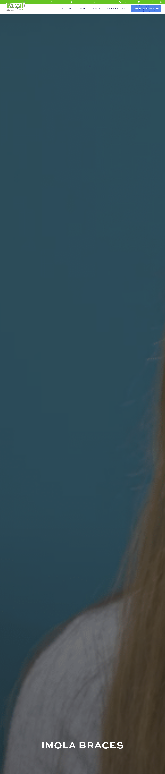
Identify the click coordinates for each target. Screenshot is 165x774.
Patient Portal (59, 2)
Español (152, 2)
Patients (67, 9)
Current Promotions (105, 2)
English (144, 2)
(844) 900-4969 (127, 2)
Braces (96, 9)
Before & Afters (116, 9)
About (81, 9)
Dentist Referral (81, 2)
